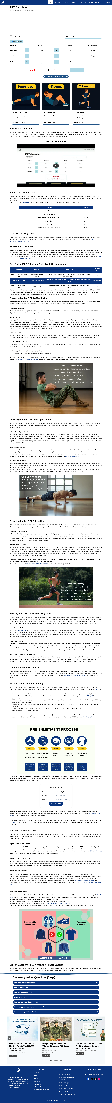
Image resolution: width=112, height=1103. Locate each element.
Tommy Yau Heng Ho (49, 1052)
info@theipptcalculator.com (94, 1074)
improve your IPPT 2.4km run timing (37, 564)
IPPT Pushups (64, 1083)
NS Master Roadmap (95, 851)
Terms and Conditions (94, 2)
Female (20, 41)
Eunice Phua (27, 1053)
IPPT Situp (63, 1080)
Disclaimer (73, 2)
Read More (13, 1056)
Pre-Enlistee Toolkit (89, 717)
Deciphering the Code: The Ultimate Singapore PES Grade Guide (55, 1046)
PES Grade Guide (65, 1074)
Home (51, 2)
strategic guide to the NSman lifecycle (75, 675)
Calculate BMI (56, 804)
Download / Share (77, 70)
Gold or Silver (25, 202)
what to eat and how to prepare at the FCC (57, 903)
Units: (44, 792)
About (66, 2)
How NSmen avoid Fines (67, 1094)
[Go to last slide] (9, 1038)
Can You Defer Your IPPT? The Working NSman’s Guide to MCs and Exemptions (89, 1046)
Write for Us (106, 2)
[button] (56, 76)
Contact (60, 2)
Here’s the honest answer (73, 456)
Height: (44, 799)
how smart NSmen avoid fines (84, 880)
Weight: (44, 795)
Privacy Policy (82, 2)
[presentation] (22, 1029)
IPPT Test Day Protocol (67, 1088)
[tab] (50, 1060)
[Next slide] (102, 1038)
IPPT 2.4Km (63, 1085)
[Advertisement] (56, 22)
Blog (55, 2)
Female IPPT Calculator (67, 1077)
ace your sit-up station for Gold (28, 359)
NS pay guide (14, 822)
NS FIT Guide (64, 1091)
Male (14, 41)
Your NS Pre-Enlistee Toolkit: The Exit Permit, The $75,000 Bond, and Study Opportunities (21, 1047)
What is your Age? (15, 36)
